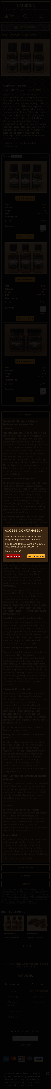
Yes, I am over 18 (36, 556)
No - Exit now (13, 556)
